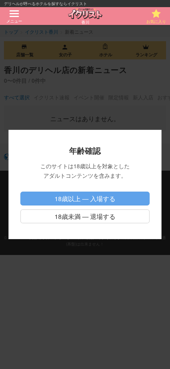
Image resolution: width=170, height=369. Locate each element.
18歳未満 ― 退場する (85, 216)
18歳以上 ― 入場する (85, 198)
